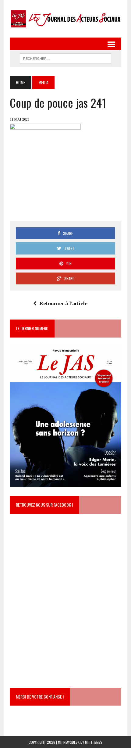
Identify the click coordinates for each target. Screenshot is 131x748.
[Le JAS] (65, 18)
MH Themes (93, 742)
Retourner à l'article (63, 303)
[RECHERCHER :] (65, 57)
